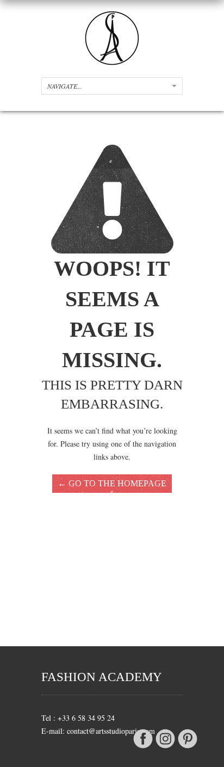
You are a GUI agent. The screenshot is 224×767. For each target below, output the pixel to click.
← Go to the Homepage (112, 483)
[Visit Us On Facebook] (143, 748)
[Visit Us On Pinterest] (187, 748)
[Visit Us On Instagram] (165, 748)
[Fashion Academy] (112, 62)
